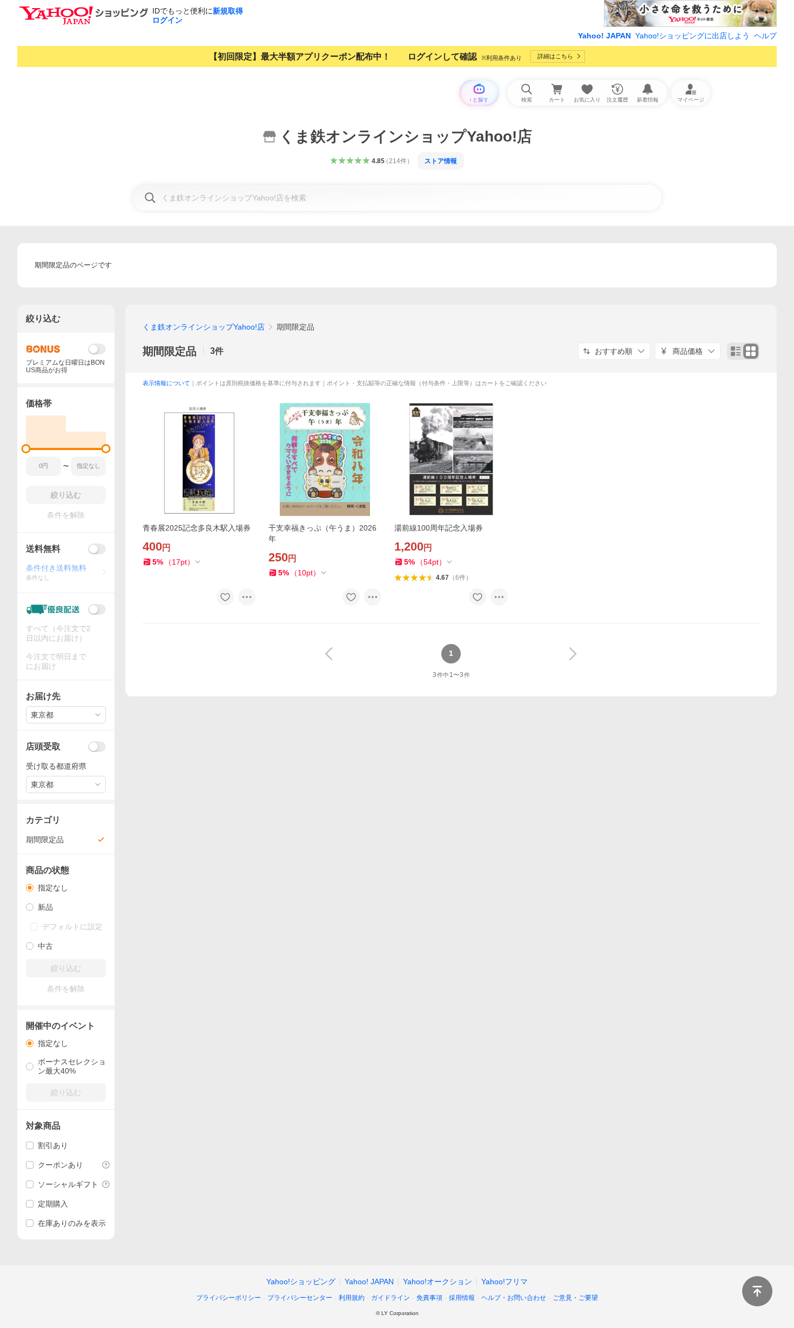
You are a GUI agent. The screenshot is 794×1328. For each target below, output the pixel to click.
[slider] (26, 448)
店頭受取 (43, 746)
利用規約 (352, 1298)
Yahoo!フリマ (504, 1281)
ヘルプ (765, 35)
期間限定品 (170, 351)
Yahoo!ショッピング (300, 1281)
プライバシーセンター (299, 1298)
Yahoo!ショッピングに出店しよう (692, 35)
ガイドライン (390, 1298)
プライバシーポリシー (228, 1298)
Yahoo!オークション (437, 1281)
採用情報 (462, 1298)
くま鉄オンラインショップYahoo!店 (204, 327)
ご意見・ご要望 (575, 1298)
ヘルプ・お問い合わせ (513, 1298)
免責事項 (429, 1298)
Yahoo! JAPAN (604, 35)
